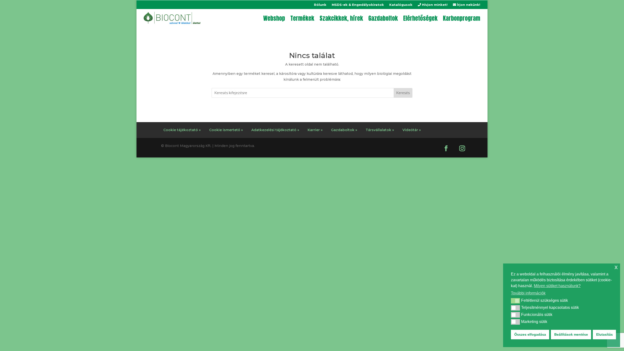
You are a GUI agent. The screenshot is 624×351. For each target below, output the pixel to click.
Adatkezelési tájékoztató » (275, 130)
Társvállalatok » (380, 130)
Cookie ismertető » (226, 130)
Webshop (274, 18)
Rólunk (320, 5)
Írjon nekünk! (468, 5)
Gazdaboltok (383, 18)
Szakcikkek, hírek (341, 18)
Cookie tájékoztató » (182, 130)
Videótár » (411, 130)
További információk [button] (528, 293)
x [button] (616, 267)
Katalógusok (400, 5)
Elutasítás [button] (604, 334)
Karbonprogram (461, 18)
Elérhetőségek (420, 18)
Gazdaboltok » (344, 130)
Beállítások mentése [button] (571, 334)
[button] (515, 300)
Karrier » (315, 130)
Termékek (302, 18)
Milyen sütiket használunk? (557, 286)
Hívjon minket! (434, 5)
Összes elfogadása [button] (530, 334)
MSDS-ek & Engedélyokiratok (358, 5)
